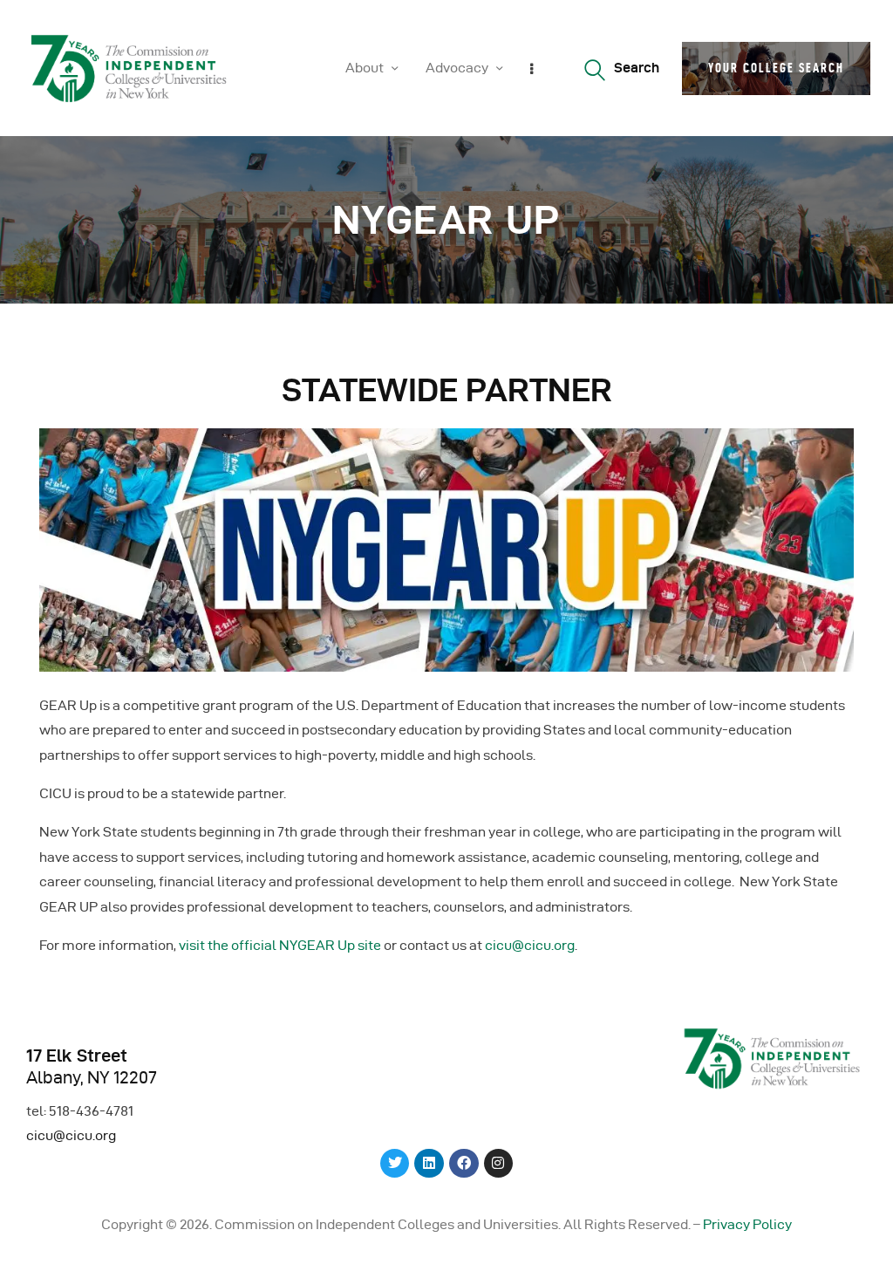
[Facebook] (464, 1164)
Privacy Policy (747, 1224)
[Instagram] (499, 1164)
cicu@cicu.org (530, 945)
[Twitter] (395, 1164)
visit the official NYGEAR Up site (280, 945)
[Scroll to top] (858, 1246)
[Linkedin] (429, 1164)
